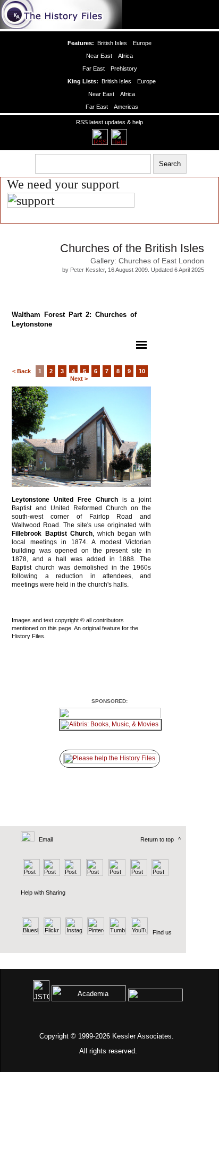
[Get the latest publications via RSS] (100, 137)
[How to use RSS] (119, 137)
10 (142, 371)
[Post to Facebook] (93, 874)
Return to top (157, 839)
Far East (93, 68)
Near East (99, 56)
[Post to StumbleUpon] (159, 874)
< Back (21, 371)
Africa (125, 56)
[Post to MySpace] (115, 874)
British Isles (112, 43)
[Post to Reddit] (137, 874)
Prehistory (124, 68)
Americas (126, 107)
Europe (142, 43)
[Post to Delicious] (51, 874)
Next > (79, 378)
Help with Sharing (43, 892)
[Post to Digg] (71, 874)
